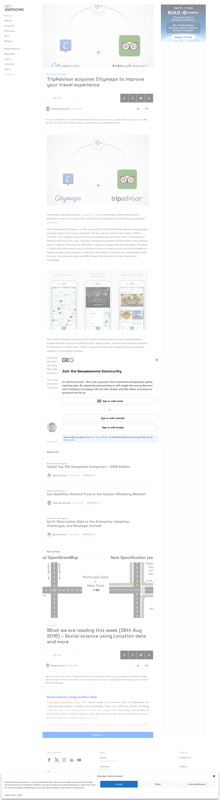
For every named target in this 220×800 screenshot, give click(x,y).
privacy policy (69, 440)
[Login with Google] (110, 427)
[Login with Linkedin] (110, 418)
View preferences (197, 784)
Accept (119, 784)
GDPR (19, 795)
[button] (214, 776)
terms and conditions (99, 437)
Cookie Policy (10, 795)
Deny (158, 784)
